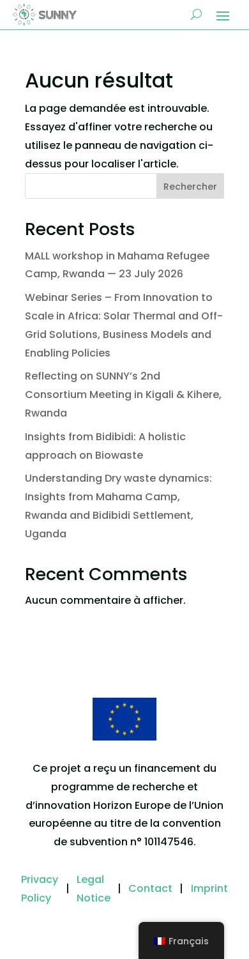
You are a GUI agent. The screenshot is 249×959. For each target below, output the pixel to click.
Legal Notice (93, 888)
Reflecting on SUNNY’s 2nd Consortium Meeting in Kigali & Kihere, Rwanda (123, 394)
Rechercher (190, 186)
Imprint (209, 888)
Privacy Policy (39, 888)
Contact (150, 888)
